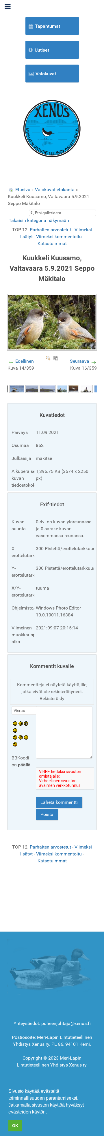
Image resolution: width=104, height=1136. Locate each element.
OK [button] (15, 1125)
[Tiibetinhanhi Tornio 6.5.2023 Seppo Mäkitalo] (73, 388)
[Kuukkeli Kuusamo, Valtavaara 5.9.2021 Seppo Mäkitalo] (52, 348)
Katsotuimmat (52, 243)
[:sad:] (26, 737)
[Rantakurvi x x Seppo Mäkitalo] (48, 388)
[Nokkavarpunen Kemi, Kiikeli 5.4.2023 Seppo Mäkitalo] (86, 388)
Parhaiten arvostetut (50, 229)
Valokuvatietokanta (55, 189)
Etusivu (22, 189)
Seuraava (79, 361)
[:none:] (15, 737)
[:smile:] (15, 723)
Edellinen (24, 361)
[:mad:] (20, 737)
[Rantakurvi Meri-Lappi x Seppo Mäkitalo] (31, 388)
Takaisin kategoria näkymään (39, 220)
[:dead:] (15, 744)
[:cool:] (20, 723)
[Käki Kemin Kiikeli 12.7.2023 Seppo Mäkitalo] (62, 388)
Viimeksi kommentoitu (59, 236)
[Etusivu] (52, 128)
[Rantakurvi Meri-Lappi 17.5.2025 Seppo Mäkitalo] (16, 388)
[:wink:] (15, 730)
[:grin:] (26, 723)
